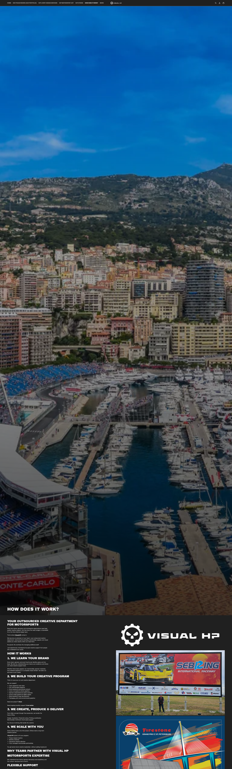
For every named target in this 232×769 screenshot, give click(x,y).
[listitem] (102, 3)
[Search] (216, 3)
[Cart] (223, 3)
